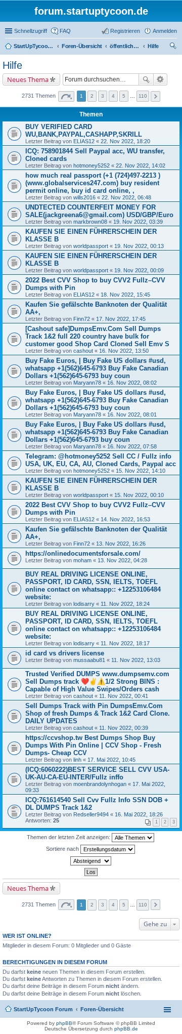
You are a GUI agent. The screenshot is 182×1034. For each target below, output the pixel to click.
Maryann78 (87, 383)
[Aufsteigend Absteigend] (91, 860)
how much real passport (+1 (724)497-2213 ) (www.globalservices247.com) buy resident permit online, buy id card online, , (92, 183)
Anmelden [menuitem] (165, 31)
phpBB (64, 1023)
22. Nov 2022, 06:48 (126, 197)
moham (82, 560)
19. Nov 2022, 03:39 (138, 222)
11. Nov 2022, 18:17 (125, 643)
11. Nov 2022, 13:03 (135, 660)
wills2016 (84, 197)
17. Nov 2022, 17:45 (121, 319)
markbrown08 (90, 222)
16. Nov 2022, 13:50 (124, 351)
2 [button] (92, 96)
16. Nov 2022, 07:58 (132, 446)
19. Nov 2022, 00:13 (139, 246)
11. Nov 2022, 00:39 (123, 728)
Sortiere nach (63, 849)
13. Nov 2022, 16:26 (121, 544)
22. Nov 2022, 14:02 (140, 165)
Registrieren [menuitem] (125, 31)
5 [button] (123, 96)
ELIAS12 (84, 141)
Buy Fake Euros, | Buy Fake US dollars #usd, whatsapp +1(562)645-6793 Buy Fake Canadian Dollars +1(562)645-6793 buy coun (96, 368)
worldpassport (90, 246)
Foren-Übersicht (102, 1009)
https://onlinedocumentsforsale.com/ (83, 553)
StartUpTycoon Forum (43, 1009)
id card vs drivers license (64, 653)
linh (77, 760)
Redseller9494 (91, 814)
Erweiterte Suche (160, 79)
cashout (83, 351)
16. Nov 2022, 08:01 (132, 414)
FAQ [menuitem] (65, 31)
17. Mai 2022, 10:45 (111, 760)
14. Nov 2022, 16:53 (125, 519)
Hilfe (12, 65)
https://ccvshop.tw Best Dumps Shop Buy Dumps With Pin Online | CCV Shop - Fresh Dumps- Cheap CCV (93, 745)
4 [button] (113, 96)
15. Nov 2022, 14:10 (140, 471)
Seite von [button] (66, 96)
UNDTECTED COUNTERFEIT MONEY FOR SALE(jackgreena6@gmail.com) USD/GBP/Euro (99, 211)
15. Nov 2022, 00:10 (139, 495)
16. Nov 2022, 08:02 (132, 383)
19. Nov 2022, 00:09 (139, 270)
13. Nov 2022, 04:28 (122, 560)
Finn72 (81, 319)
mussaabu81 (89, 660)
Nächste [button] (155, 96)
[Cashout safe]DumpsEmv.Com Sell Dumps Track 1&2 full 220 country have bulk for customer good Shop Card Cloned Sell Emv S (97, 336)
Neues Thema (28, 79)
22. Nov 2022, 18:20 (125, 141)
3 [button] (102, 96)
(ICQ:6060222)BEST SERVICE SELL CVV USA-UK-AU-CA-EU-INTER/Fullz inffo (97, 773)
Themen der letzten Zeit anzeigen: (69, 837)
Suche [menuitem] (174, 47)
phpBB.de (126, 1028)
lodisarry (84, 604)
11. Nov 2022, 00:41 (123, 696)
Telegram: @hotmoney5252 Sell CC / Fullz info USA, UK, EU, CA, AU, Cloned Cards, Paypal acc (100, 460)
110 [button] (143, 96)
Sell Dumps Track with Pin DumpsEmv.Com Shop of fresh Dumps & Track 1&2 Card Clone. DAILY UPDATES (97, 713)
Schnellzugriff (30, 31)
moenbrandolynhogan (99, 784)
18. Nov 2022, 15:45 (125, 295)
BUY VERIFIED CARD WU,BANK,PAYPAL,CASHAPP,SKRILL (83, 130)
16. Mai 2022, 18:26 (139, 814)
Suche (146, 79)
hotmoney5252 (91, 165)
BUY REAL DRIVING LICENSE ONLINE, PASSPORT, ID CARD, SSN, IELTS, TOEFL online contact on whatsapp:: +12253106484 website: (93, 585)
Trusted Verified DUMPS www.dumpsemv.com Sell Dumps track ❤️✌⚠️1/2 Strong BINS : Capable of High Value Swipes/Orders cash (97, 681)
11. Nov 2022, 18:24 (125, 604)
